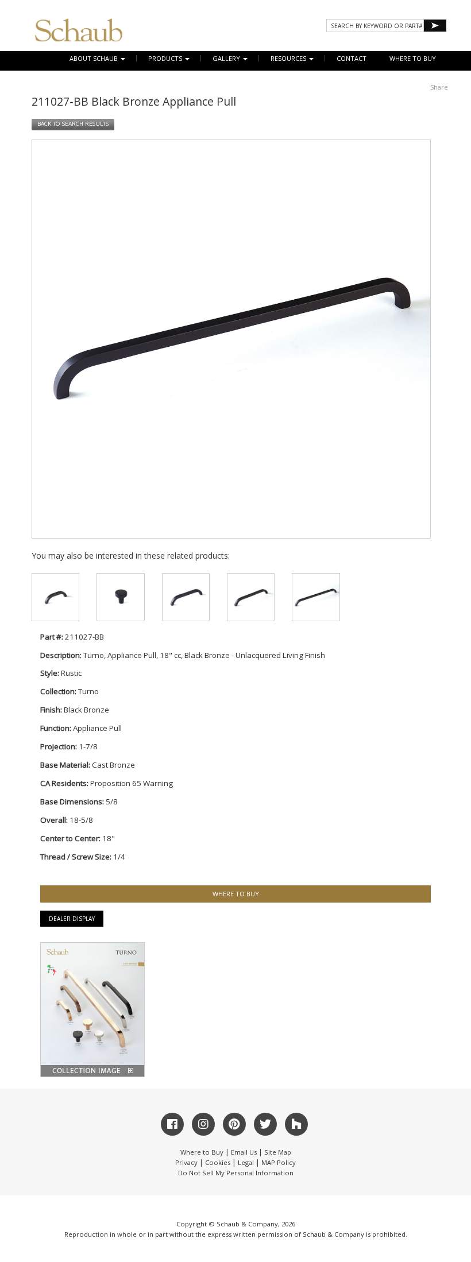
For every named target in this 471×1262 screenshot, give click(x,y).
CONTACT (351, 58)
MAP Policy (278, 1162)
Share (439, 87)
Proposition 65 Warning (131, 783)
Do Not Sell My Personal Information (236, 1172)
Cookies (217, 1162)
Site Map (277, 1152)
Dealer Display (72, 919)
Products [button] (166, 58)
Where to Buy (201, 1152)
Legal (246, 1162)
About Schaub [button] (94, 58)
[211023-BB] (250, 597)
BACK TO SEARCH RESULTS (73, 123)
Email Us (244, 1152)
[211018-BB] (120, 597)
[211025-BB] (315, 597)
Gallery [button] (227, 58)
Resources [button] (289, 58)
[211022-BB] (185, 597)
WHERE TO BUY (412, 58)
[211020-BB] (55, 597)
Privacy (186, 1162)
